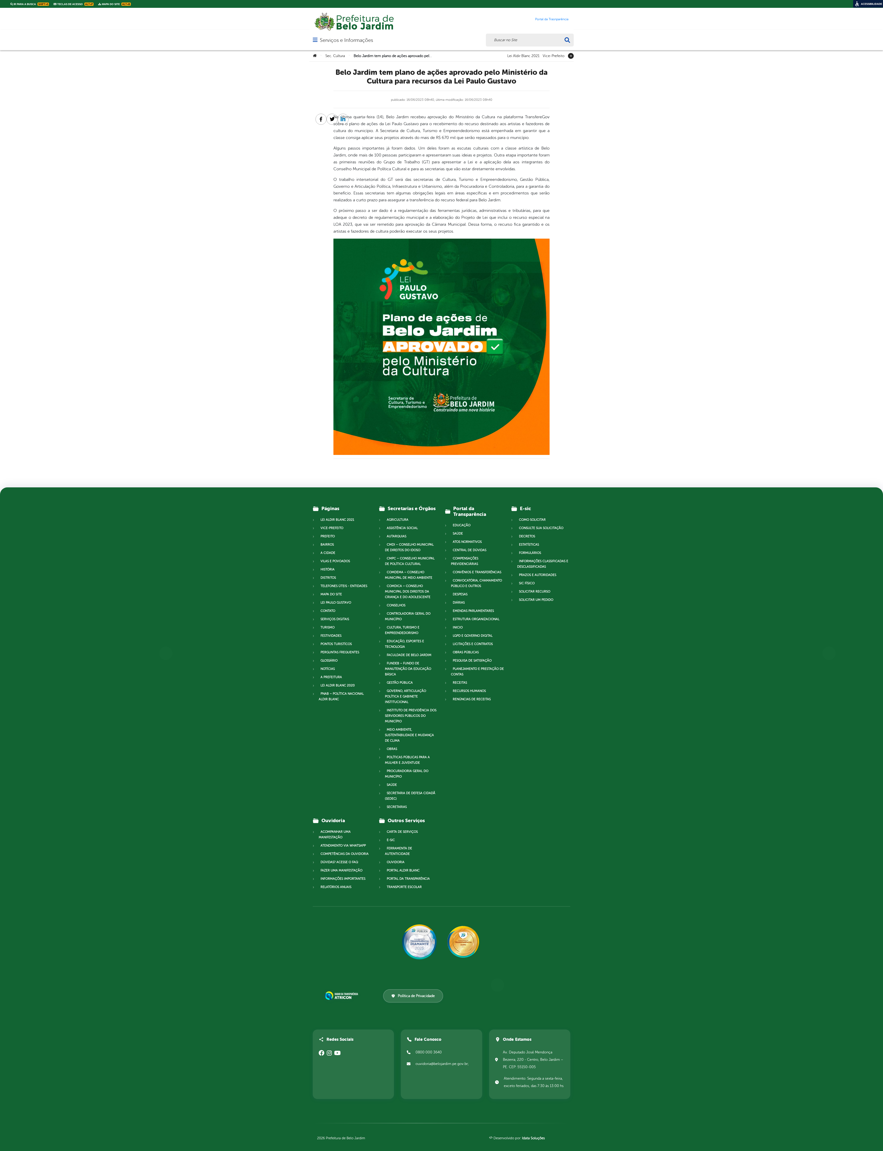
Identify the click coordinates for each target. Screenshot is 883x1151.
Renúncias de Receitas (472, 699)
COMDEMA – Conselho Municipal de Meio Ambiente (408, 574)
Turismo (328, 627)
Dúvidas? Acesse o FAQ (339, 862)
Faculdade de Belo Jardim (409, 655)
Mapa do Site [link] (115, 4)
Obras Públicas (466, 652)
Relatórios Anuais (336, 887)
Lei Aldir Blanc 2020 (338, 685)
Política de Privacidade (416, 996)
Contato (328, 611)
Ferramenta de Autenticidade (398, 851)
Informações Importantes (343, 878)
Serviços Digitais (335, 619)
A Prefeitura (331, 677)
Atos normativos (467, 542)
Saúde (392, 785)
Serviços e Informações (346, 40)
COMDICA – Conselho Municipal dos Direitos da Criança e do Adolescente (407, 591)
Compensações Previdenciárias (464, 561)
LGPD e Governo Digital (473, 635)
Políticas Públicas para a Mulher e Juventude (407, 759)
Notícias (328, 669)
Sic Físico (527, 583)
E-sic (391, 840)
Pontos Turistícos (336, 644)
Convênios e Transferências (477, 572)
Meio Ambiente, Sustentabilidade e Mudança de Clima (409, 735)
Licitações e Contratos (473, 644)
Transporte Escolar (404, 887)
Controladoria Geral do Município (407, 616)
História (328, 569)
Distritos (328, 577)
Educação (461, 525)
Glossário (329, 660)
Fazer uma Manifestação (341, 870)
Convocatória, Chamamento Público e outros (476, 583)
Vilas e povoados (335, 561)
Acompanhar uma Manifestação (335, 834)
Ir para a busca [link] (30, 4)
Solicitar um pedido (536, 600)
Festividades (331, 635)
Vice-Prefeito (554, 55)
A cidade (328, 553)
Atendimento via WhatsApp (343, 845)
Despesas (460, 594)
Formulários (530, 553)
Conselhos (396, 605)
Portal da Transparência (408, 878)
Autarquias (396, 536)
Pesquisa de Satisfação (472, 660)
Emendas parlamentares (473, 611)
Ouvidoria (395, 862)
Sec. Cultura (335, 56)
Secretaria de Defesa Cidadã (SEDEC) (410, 795)
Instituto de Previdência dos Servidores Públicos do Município (410, 716)
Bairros (327, 544)
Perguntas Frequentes (340, 652)
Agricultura (397, 519)
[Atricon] (342, 996)
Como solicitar (532, 519)
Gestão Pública (400, 682)
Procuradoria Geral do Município (406, 773)
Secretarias (397, 807)
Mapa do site (331, 594)
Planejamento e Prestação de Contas (477, 671)
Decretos (527, 536)
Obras (392, 749)
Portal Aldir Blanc (403, 870)
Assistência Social (402, 528)
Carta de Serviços (402, 831)
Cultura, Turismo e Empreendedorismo (402, 630)
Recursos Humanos (469, 691)
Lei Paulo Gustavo (336, 602)
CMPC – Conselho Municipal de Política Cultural (410, 561)
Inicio (458, 627)
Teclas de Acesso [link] (75, 4)
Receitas (460, 682)
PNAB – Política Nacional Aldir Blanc (341, 696)
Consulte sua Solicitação (541, 528)
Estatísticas (529, 544)
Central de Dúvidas (469, 550)
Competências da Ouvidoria (345, 854)
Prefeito (328, 536)
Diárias (459, 602)
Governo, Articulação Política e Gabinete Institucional (405, 696)
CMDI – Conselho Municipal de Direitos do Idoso (409, 547)
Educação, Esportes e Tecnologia (404, 643)
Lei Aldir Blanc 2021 (523, 55)
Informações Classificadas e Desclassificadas (542, 563)
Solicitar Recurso (534, 591)
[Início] (315, 56)
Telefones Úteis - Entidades (344, 586)
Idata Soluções (533, 1138)
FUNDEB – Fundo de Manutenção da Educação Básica (408, 669)
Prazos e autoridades (537, 575)
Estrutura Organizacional (476, 619)
